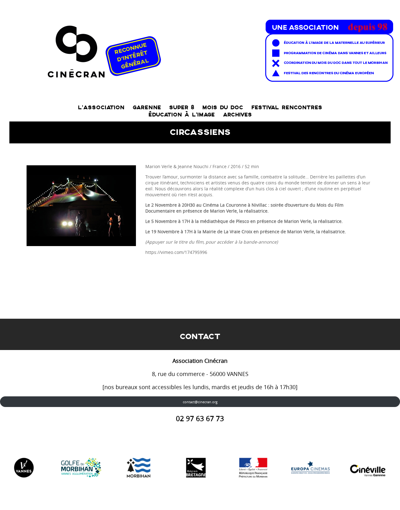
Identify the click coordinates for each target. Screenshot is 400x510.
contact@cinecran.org (200, 401)
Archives (237, 114)
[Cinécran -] (219, 49)
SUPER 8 (181, 107)
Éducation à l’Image (181, 114)
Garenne (146, 107)
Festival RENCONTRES (286, 107)
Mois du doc (222, 107)
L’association (101, 107)
